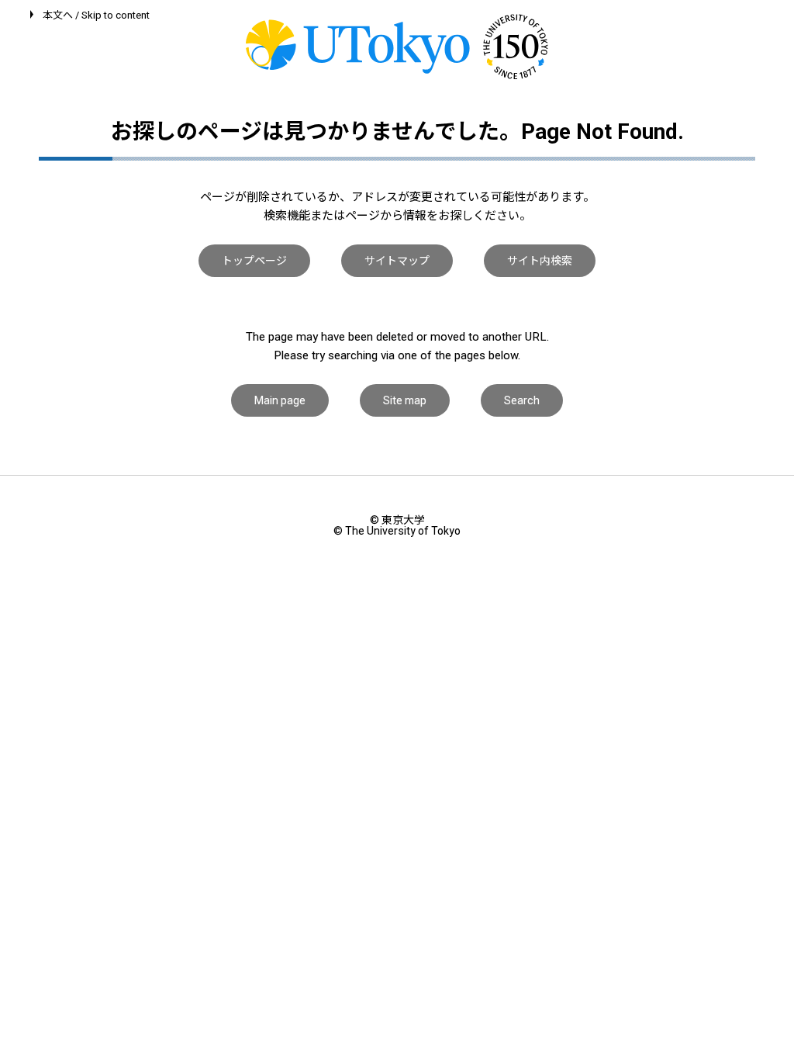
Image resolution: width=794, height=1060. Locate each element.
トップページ (254, 261)
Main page (280, 400)
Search (522, 400)
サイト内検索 (539, 261)
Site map (404, 400)
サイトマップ (397, 261)
